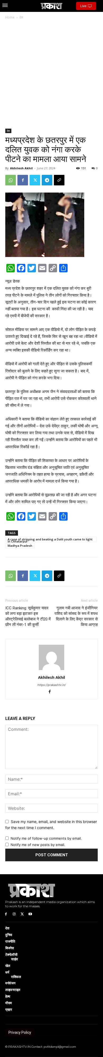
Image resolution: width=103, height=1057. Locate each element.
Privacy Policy (19, 1032)
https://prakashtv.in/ (52, 685)
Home (10, 17)
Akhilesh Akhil (21, 168)
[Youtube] (30, 914)
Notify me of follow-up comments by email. (46, 838)
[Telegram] (47, 180)
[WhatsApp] (10, 180)
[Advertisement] (51, 74)
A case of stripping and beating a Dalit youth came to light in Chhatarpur (50, 539)
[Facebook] (22, 180)
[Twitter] (35, 180)
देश (21, 17)
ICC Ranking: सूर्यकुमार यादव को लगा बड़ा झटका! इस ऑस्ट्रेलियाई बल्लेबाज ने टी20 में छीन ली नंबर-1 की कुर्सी (28, 616)
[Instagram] (14, 914)
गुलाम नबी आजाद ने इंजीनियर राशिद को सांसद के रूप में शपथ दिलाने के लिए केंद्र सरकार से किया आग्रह (76, 616)
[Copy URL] (59, 180)
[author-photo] (51, 670)
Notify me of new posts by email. (38, 845)
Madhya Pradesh (20, 546)
